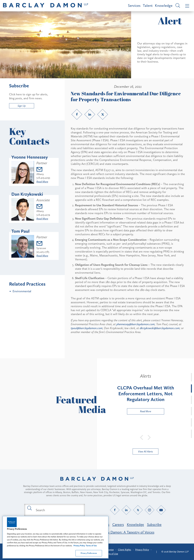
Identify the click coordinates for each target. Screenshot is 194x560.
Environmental (22, 291)
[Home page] (97, 482)
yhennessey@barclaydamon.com (135, 324)
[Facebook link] (77, 114)
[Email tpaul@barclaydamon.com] (42, 243)
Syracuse (41, 248)
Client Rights (124, 549)
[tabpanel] (145, 393)
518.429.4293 (43, 177)
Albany (40, 174)
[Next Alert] (149, 437)
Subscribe (154, 524)
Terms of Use (111, 553)
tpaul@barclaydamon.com (86, 328)
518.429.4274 (43, 214)
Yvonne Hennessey (29, 157)
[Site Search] (177, 6)
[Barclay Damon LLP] (45, 5)
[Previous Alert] (142, 437)
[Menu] (186, 6)
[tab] (191, 377)
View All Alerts (145, 451)
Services (134, 5)
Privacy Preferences (89, 553)
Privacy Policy (142, 549)
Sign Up (22, 105)
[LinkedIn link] (90, 114)
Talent (148, 5)
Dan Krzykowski (27, 194)
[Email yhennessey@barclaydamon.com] (43, 169)
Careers (118, 524)
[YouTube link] (161, 510)
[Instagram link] (149, 510)
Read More (42, 181)
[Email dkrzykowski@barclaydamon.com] (43, 206)
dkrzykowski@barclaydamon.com (160, 328)
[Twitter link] (102, 114)
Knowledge (163, 5)
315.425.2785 (42, 251)
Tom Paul (20, 231)
